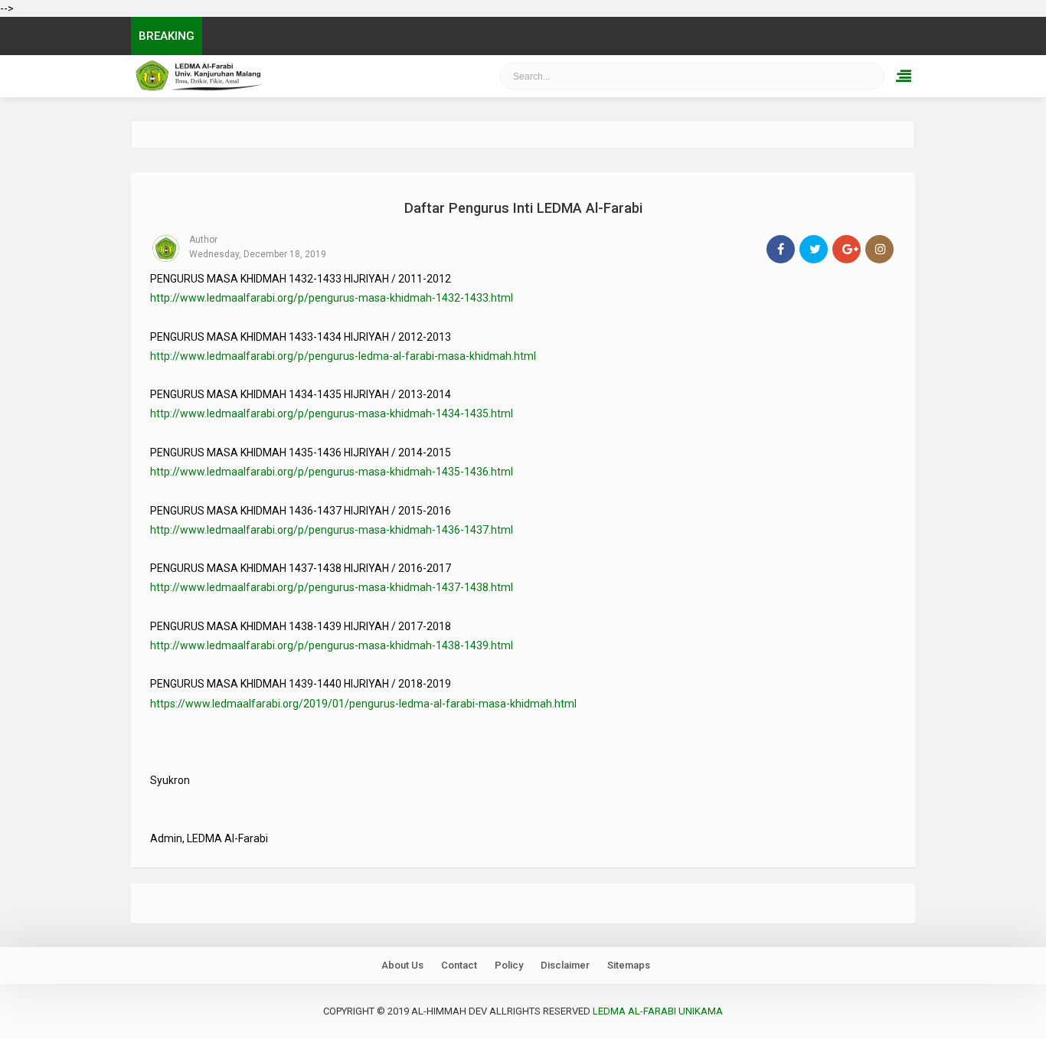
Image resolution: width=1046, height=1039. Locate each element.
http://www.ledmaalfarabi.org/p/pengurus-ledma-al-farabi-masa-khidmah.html (343, 356)
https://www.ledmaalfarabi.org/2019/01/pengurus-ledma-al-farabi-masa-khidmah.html (363, 704)
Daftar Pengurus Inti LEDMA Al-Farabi (523, 208)
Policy (509, 965)
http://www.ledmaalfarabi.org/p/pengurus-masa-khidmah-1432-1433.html (331, 298)
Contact (459, 965)
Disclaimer (565, 965)
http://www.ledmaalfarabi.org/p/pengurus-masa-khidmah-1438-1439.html (331, 645)
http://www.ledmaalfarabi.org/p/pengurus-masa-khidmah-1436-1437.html (331, 530)
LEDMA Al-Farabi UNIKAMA (282, 76)
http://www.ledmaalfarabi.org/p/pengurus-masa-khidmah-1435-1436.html (331, 472)
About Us (402, 965)
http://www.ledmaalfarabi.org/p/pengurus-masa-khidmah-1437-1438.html (331, 587)
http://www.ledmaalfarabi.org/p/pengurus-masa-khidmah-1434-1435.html (331, 413)
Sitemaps (628, 965)
